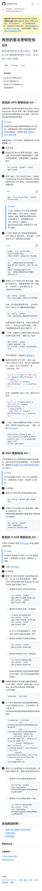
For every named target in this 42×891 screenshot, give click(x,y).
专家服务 (5, 882)
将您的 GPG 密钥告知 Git (17, 102)
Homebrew (13, 428)
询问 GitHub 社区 (10, 856)
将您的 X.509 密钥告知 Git (19, 537)
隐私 (26, 880)
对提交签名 (29, 355)
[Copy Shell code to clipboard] (36, 191)
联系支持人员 (9, 860)
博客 (12, 882)
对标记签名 (10, 836)
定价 (36, 880)
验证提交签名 (19, 9)
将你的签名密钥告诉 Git (14, 11)
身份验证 (9, 9)
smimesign (24, 543)
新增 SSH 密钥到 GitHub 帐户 (18, 829)
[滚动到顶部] (37, 886)
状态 (31, 880)
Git (33, 480)
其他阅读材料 (10, 823)
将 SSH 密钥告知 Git (15, 453)
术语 (20, 880)
